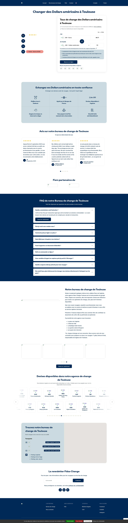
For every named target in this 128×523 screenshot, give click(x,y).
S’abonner (78, 480)
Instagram (102, 512)
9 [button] (61, 415)
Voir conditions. (98, 26)
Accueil (44, 3)
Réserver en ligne (68, 62)
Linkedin (102, 509)
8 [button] (59, 415)
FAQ (66, 3)
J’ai (61, 34)
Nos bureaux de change (55, 3)
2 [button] (62, 171)
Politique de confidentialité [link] (98, 521)
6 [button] (56, 415)
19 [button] (78, 415)
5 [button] (67, 171)
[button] (85, 441)
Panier (105, 3)
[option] (34, 151)
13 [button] (68, 415)
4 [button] (65, 171)
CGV (83, 509)
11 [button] (64, 415)
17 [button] (75, 415)
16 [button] (73, 415)
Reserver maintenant (43, 219)
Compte (95, 3)
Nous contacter (50, 509)
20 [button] (80, 415)
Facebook (102, 506)
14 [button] (70, 415)
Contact (71, 3)
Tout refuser (79, 521)
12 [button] (66, 415)
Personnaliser (87, 521)
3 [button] (64, 361)
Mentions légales (86, 506)
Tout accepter (70, 521)
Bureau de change (50, 506)
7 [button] (57, 415)
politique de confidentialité (76, 485)
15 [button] (71, 415)
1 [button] (60, 171)
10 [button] (63, 415)
